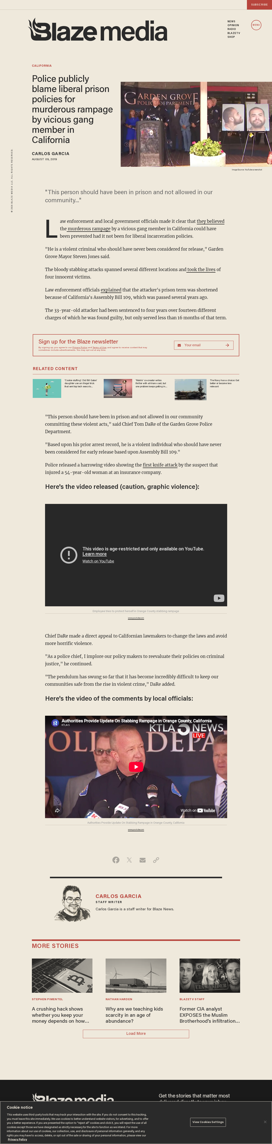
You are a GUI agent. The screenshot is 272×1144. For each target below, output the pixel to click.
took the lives (200, 269)
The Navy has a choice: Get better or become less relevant (224, 383)
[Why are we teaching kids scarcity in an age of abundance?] (136, 975)
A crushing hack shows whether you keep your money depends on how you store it (58, 1016)
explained (111, 290)
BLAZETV (234, 33)
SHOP (231, 37)
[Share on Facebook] (115, 860)
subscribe (259, 4)
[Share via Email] (142, 860)
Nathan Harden (119, 999)
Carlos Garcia (50, 154)
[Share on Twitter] (129, 860)
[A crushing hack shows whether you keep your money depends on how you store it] (62, 975)
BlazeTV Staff (192, 999)
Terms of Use (99, 348)
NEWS (231, 21)
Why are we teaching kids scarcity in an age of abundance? (134, 1015)
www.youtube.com (136, 618)
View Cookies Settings (208, 1122)
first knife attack (160, 465)
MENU (256, 25)
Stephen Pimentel (47, 999)
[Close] (265, 1122)
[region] (136, 1122)
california (42, 66)
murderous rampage (88, 228)
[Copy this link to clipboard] (156, 860)
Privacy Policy (79, 348)
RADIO (232, 29)
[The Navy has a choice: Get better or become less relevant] (191, 389)
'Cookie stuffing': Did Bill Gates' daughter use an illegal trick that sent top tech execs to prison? (81, 383)
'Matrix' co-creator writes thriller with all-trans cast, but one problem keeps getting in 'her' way (151, 383)
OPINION (233, 25)
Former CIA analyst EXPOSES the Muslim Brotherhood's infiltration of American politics (208, 1016)
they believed (210, 221)
